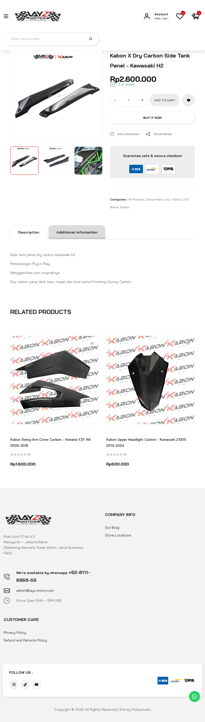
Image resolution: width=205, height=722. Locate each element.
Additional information (77, 232)
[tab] (28, 232)
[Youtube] (37, 685)
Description (28, 232)
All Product (136, 199)
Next (93, 95)
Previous (19, 95)
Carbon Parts (154, 199)
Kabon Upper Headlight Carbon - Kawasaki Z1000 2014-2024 (146, 443)
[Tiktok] (25, 685)
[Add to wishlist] (188, 100)
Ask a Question (128, 134)
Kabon (125, 207)
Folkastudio (141, 709)
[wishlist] (180, 16)
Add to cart (165, 100)
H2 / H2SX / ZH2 (177, 199)
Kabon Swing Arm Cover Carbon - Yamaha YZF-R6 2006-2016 (50, 443)
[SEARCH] (93, 38)
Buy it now (152, 118)
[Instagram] (14, 685)
